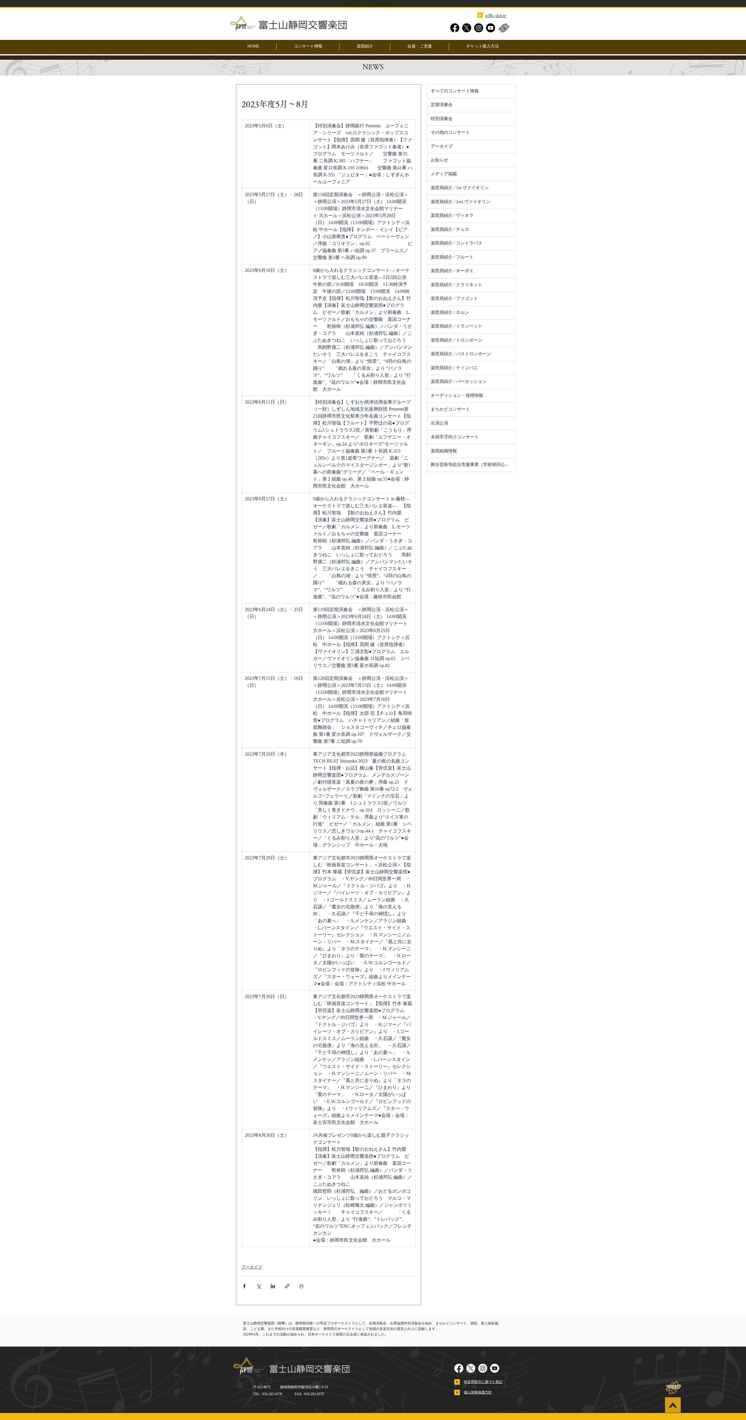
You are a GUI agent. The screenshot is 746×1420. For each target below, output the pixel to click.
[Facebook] (454, 27)
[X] (466, 27)
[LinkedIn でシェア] (273, 1286)
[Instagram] (478, 27)
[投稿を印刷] (301, 1286)
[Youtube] (490, 27)
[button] (364, 46)
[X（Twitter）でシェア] (258, 1286)
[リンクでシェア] (287, 1286)
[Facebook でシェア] (244, 1286)
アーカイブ (252, 1267)
